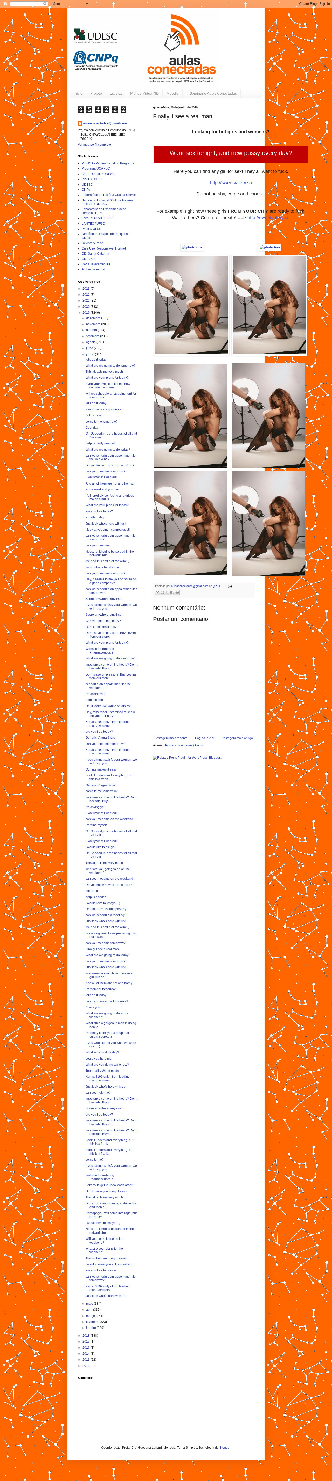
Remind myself (96, 825)
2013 (86, 1359)
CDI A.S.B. (89, 259)
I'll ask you (93, 1007)
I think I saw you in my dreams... (108, 1191)
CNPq (86, 190)
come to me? (95, 1159)
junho (90, 354)
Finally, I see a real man (102, 949)
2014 (86, 1353)
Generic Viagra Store (100, 737)
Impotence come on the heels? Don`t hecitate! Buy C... (111, 666)
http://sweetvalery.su (231, 182)
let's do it (92, 891)
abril (89, 1309)
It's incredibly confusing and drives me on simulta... (110, 497)
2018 (86, 1335)
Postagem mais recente (171, 738)
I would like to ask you (101, 847)
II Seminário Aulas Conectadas (211, 93)
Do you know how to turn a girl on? (110, 465)
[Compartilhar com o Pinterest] (177, 592)
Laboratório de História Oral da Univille (109, 195)
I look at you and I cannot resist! (108, 529)
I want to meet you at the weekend (109, 1264)
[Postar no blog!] (162, 592)
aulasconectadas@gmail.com (105, 123)
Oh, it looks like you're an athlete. (109, 706)
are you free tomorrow (101, 1270)
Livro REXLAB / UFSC (97, 218)
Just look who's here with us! (106, 523)
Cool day (92, 427)
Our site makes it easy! (101, 627)
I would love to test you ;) (103, 903)
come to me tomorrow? (102, 421)
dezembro (93, 318)
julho (90, 348)
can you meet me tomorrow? (106, 471)
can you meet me (98, 545)
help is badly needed (100, 443)
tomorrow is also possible (103, 409)
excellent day (95, 517)
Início (78, 93)
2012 (86, 1366)
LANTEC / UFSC (93, 223)
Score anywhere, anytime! (104, 599)
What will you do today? (102, 1052)
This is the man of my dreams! (106, 1258)
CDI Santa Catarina (95, 253)
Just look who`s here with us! (106, 1086)
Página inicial (204, 738)
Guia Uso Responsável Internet (104, 248)
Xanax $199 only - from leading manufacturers (108, 723)
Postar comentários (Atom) (184, 745)
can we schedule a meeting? (106, 915)
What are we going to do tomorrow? (111, 366)
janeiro (91, 1328)
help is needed (96, 897)
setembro (93, 336)
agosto (91, 342)
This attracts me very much (104, 371)
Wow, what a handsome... (103, 567)
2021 (86, 300)
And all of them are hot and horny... (110, 483)
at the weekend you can (102, 489)
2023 (86, 288)
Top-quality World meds (102, 1071)
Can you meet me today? (103, 621)
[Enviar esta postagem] (229, 586)
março (91, 1316)
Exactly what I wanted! (101, 477)
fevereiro (92, 1322)
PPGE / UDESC (93, 179)
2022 (86, 294)
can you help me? (98, 1092)
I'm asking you (96, 694)
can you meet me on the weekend (109, 819)
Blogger (224, 1447)
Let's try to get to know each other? (110, 1185)
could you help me (99, 1058)
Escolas (116, 93)
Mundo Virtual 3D (144, 93)
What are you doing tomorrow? (107, 1064)
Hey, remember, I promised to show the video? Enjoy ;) (110, 713)
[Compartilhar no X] (167, 592)
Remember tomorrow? (101, 989)
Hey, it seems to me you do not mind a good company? (111, 581)
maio (90, 1304)
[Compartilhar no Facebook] (172, 592)
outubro (92, 330)
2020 (86, 307)
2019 (86, 312)
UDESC (87, 184)
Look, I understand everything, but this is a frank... (109, 777)
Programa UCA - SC (96, 168)
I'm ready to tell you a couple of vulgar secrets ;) (107, 1034)
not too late (93, 415)
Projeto (96, 93)
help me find (94, 700)
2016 (86, 1348)
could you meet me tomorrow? (107, 1001)
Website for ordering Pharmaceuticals (100, 650)
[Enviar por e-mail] (157, 592)
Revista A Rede (92, 243)
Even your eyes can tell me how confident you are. (108, 385)
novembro (93, 324)
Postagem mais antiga (237, 738)
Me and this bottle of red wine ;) (107, 561)
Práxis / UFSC (91, 229)
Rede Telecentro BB (96, 264)
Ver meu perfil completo (94, 144)
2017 (86, 1341)
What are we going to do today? (108, 449)
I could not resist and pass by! (106, 909)
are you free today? (99, 511)
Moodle (173, 93)
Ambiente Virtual (93, 269)
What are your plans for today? (107, 377)
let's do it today (96, 359)
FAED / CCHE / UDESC (98, 174)
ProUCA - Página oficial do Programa (108, 163)
